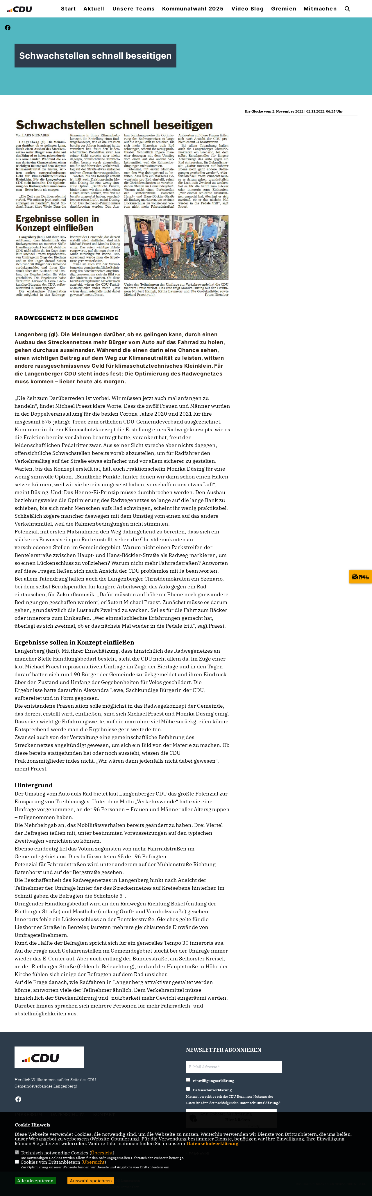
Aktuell (94, 8)
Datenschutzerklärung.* (260, 1103)
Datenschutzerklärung (212, 1143)
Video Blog (247, 8)
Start (68, 8)
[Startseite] (49, 1057)
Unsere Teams (133, 8)
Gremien (284, 8)
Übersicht (102, 1153)
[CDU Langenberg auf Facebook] (18, 1100)
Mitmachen (320, 8)
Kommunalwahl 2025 (193, 8)
